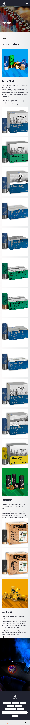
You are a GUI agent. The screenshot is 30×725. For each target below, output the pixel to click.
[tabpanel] (15, 382)
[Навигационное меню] (27, 3)
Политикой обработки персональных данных (11, 723)
